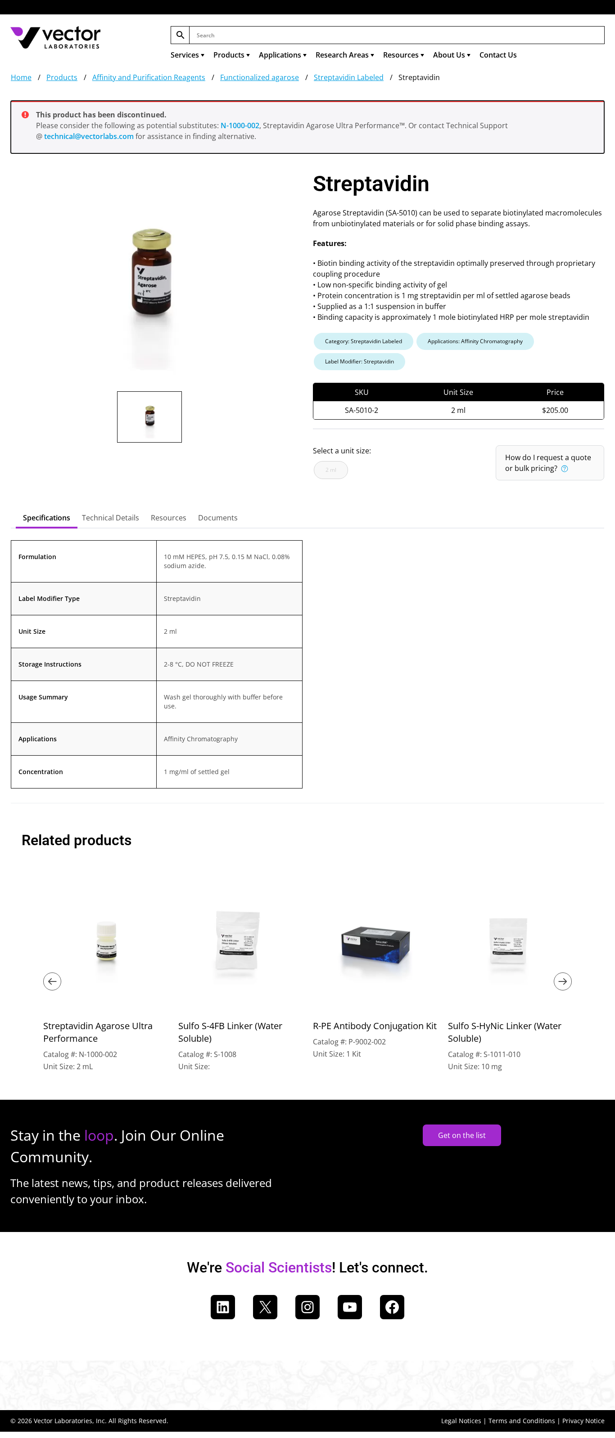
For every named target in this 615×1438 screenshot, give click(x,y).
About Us (449, 55)
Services (185, 55)
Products (228, 55)
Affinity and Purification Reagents (148, 77)
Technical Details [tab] (110, 518)
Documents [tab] (218, 518)
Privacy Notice (583, 1420)
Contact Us (498, 55)
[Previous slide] (52, 981)
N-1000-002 (240, 125)
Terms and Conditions (521, 1420)
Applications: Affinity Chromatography (475, 341)
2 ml (331, 470)
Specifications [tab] (46, 518)
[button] (564, 468)
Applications (280, 55)
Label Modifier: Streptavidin (359, 361)
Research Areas (342, 55)
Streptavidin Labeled (349, 77)
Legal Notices (461, 1420)
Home (21, 77)
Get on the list (462, 1135)
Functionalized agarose (259, 77)
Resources (401, 55)
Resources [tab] (168, 518)
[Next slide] (563, 981)
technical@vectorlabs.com (89, 136)
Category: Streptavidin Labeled (363, 341)
